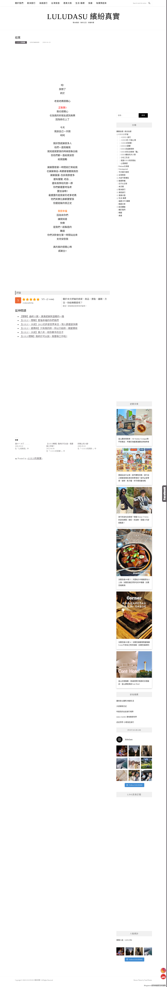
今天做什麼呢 (124, 172)
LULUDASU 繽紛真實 (83, 17)
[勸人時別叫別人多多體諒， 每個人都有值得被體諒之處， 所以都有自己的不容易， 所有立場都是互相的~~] (134, 750)
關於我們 (19, 3)
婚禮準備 (122, 181)
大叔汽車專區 (124, 178)
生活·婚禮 (80, 3)
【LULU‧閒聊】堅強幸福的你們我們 (39, 320)
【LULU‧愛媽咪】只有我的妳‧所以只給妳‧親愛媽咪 (48, 328)
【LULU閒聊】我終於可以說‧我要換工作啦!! (43, 336)
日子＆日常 (123, 184)
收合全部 (128, 131)
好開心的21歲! (83, 444)
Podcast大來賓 (124, 166)
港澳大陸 (67, 3)
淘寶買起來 (101, 3)
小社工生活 (125, 157)
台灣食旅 (55, 3)
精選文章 (122, 204)
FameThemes (148, 980)
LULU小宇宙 (123, 134)
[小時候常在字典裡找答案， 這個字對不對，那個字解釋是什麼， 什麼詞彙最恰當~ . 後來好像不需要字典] (121, 775)
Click (164, 493)
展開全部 (119, 131)
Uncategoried (123, 169)
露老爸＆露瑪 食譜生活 (125, 701)
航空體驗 (122, 207)
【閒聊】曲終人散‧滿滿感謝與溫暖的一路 (42, 316)
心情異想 (124, 163)
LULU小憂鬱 (126, 146)
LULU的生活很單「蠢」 (130, 152)
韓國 (120, 213)
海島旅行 (43, 3)
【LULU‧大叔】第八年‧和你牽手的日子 (41, 332)
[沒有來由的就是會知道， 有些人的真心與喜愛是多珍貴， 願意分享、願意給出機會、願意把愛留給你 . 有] (146, 763)
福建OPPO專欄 (124, 201)
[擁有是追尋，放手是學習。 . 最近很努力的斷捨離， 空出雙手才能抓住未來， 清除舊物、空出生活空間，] (134, 763)
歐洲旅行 (31, 3)
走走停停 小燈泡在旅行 (125, 722)
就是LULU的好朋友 (128, 160)
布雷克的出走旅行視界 (125, 712)
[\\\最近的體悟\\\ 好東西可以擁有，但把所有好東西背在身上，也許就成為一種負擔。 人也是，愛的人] (134, 775)
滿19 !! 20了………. (22, 444)
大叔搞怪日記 (121, 706)
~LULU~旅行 (126, 137)
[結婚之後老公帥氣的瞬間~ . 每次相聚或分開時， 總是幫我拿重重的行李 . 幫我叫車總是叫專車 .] (146, 750)
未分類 (121, 186)
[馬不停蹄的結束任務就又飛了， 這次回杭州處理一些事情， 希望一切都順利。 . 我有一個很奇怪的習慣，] (121, 763)
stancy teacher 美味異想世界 (126, 717)
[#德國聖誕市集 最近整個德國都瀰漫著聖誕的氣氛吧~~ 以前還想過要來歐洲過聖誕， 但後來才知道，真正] (121, 750)
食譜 (90, 3)
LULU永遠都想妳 (127, 149)
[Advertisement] (62, 65)
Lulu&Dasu (34, 42)
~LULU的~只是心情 (128, 140)
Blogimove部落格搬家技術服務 (155, 985)
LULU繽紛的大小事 (128, 155)
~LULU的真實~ (21, 42)
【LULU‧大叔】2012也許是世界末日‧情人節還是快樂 (49, 324)
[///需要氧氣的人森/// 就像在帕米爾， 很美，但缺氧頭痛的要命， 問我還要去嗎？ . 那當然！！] (146, 775)
